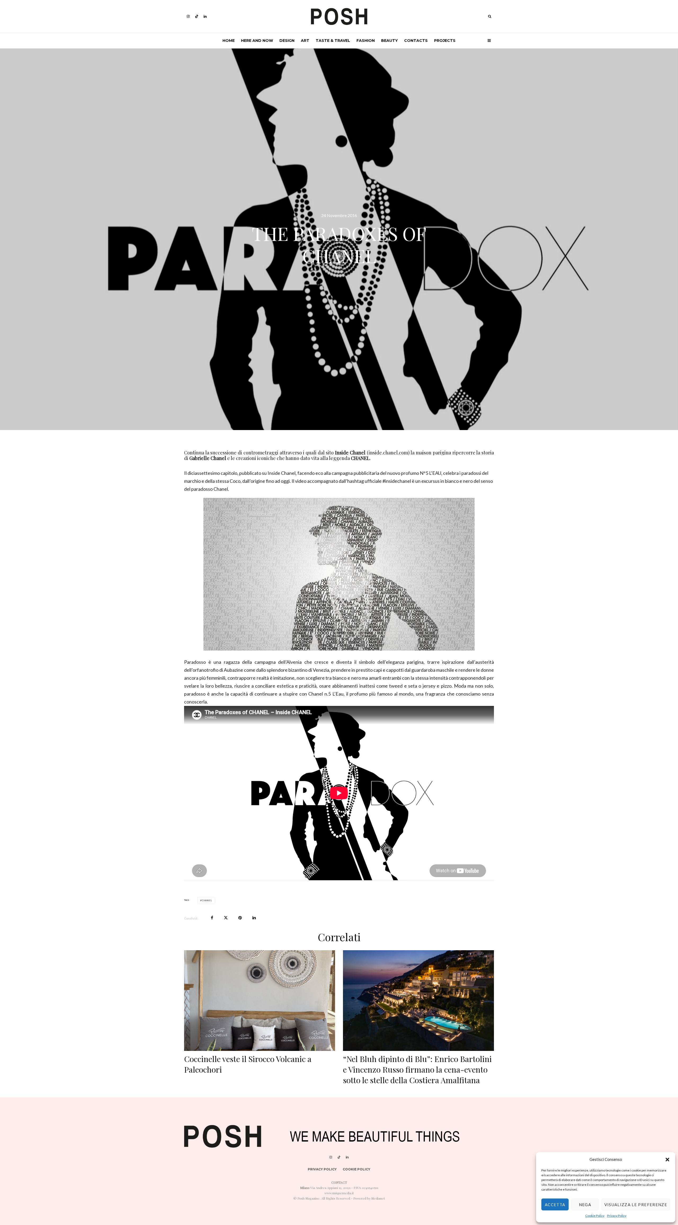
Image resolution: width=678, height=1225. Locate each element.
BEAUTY (389, 40)
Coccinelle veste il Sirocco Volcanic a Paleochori (247, 1064)
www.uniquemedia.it (339, 1193)
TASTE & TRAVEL (333, 40)
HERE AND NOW (257, 40)
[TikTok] (196, 16)
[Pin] (240, 918)
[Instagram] (188, 16)
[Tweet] (226, 918)
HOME (228, 40)
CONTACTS (416, 40)
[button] (667, 1159)
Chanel (207, 900)
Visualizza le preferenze (635, 1204)
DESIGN (287, 40)
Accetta (555, 1204)
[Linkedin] (205, 16)
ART (305, 40)
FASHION (365, 40)
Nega (585, 1204)
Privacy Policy (616, 1216)
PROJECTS (445, 40)
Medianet (378, 1198)
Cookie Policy (594, 1216)
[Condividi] (212, 918)
